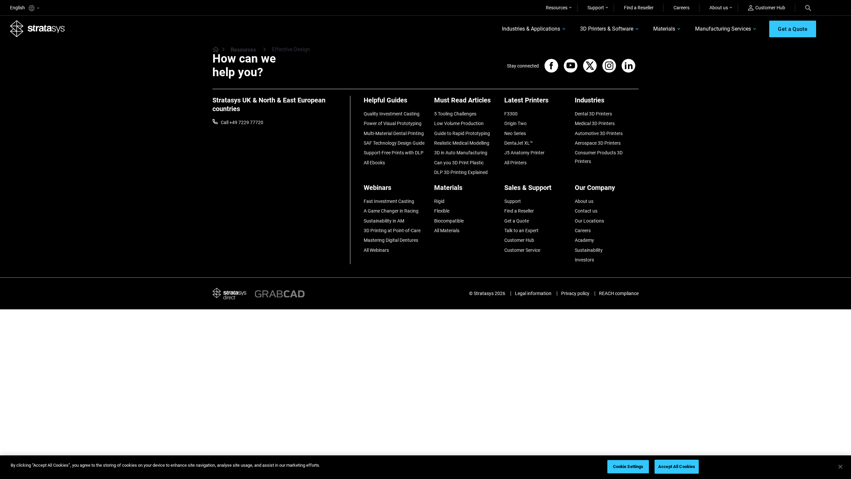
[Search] (808, 7)
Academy (584, 240)
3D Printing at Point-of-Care (392, 230)
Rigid (439, 201)
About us (718, 7)
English (18, 7)
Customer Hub (770, 7)
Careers (681, 7)
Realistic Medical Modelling (461, 143)
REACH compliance (619, 293)
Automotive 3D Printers (599, 133)
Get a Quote (516, 221)
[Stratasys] (37, 28)
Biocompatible (449, 221)
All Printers (515, 162)
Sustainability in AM (384, 221)
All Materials (446, 230)
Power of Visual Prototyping (393, 123)
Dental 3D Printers (593, 113)
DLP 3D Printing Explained (461, 172)
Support (595, 7)
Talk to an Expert (521, 230)
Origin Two (515, 123)
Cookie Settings (628, 466)
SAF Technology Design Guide (394, 143)
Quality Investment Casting (392, 113)
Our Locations (589, 221)
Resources (556, 7)
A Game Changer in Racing (391, 211)
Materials (664, 29)
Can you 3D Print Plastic (459, 162)
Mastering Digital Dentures (391, 240)
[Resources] (264, 49)
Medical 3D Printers (595, 123)
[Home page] (213, 50)
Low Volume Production (459, 123)
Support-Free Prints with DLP (394, 152)
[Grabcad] (279, 293)
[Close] (840, 466)
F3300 (511, 113)
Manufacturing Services (723, 29)
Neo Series (515, 133)
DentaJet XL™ (518, 143)
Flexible (441, 211)
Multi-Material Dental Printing (394, 133)
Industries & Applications (531, 29)
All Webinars (376, 250)
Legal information (533, 293)
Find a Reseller (639, 7)
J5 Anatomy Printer (524, 152)
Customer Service (522, 250)
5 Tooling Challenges (455, 113)
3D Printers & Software (606, 29)
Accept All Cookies (676, 466)
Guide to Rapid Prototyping (462, 133)
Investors (584, 259)
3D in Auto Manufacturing (460, 152)
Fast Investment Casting (389, 201)
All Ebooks (374, 162)
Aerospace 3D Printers (598, 143)
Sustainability (589, 250)
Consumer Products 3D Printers (599, 157)
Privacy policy (575, 293)
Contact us (586, 211)
